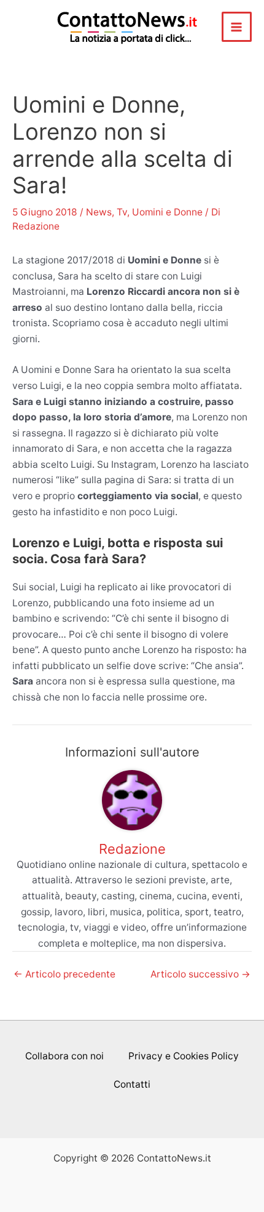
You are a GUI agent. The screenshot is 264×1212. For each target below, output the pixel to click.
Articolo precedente (64, 974)
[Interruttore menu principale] (237, 27)
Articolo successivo (200, 974)
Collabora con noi (64, 1056)
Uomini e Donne (167, 212)
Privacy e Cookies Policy (183, 1056)
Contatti (132, 1084)
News (99, 212)
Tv (122, 212)
